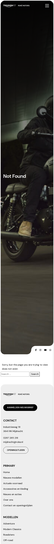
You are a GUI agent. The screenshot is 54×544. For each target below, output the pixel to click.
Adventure (9, 523)
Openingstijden (16, 450)
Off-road (8, 540)
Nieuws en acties (12, 494)
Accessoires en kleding (15, 488)
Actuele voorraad (12, 483)
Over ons (8, 499)
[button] (47, 5)
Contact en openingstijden (18, 505)
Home (6, 472)
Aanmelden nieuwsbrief (20, 407)
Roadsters (8, 534)
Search (35, 374)
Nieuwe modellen (12, 477)
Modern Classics (12, 529)
